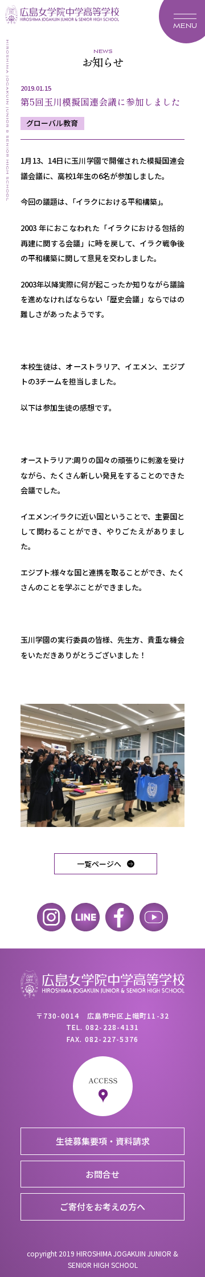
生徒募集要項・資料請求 (103, 1141)
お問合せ (102, 1174)
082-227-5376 (111, 1039)
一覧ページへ (99, 863)
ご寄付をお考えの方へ (102, 1207)
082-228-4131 (112, 1027)
